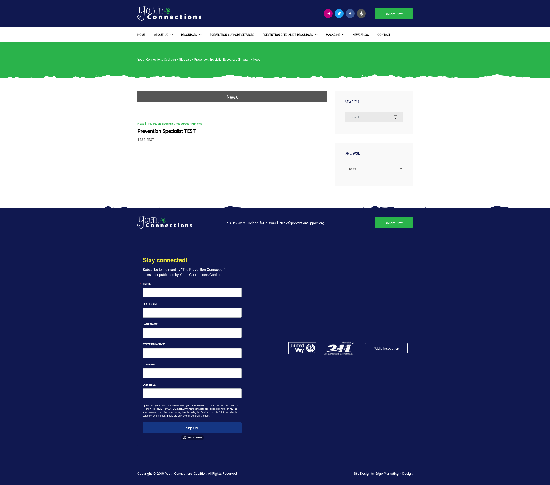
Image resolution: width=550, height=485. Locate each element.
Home (141, 34)
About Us (161, 34)
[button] (393, 13)
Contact (383, 34)
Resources (189, 34)
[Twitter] (339, 13)
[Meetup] (361, 13)
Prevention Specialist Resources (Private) (174, 123)
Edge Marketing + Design (394, 473)
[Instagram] (328, 13)
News (141, 123)
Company (149, 364)
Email (147, 283)
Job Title (149, 384)
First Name (150, 304)
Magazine (333, 34)
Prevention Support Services (232, 34)
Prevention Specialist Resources (288, 34)
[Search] (396, 117)
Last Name (150, 324)
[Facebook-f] (350, 13)
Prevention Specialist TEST (167, 130)
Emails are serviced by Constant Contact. (188, 415)
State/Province (154, 344)
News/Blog (361, 34)
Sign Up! (192, 427)
